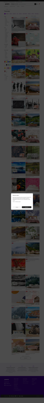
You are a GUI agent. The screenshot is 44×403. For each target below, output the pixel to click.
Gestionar (17, 207)
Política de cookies (18, 201)
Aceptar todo (26, 207)
